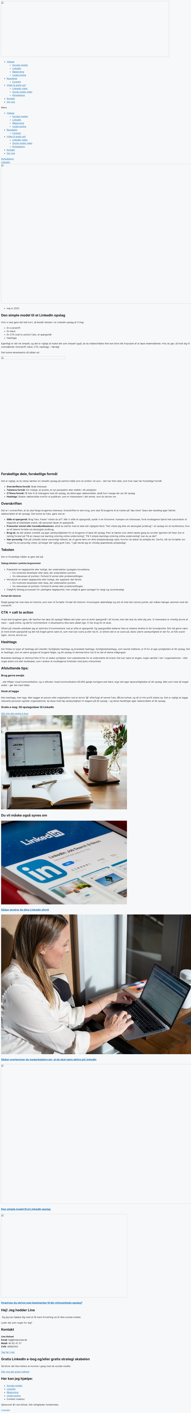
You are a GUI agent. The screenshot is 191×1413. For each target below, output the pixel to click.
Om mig (11, 101)
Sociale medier (20, 65)
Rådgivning (18, 71)
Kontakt (11, 98)
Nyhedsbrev (18, 95)
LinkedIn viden (20, 88)
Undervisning (19, 75)
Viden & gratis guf (16, 85)
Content (16, 81)
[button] (95, 107)
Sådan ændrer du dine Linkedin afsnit (25, 909)
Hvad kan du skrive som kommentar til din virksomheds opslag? (41, 1302)
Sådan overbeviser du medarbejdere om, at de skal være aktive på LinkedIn (48, 1059)
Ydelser (11, 61)
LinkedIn (16, 68)
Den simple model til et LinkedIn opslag (26, 1209)
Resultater (12, 78)
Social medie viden (22, 91)
